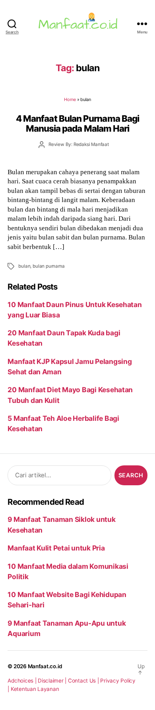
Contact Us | (84, 680)
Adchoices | (23, 680)
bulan (24, 266)
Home (70, 99)
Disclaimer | (53, 680)
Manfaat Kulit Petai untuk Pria (56, 548)
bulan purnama (48, 266)
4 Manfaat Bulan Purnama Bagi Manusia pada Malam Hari (77, 123)
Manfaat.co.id (45, 666)
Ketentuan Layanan (35, 689)
